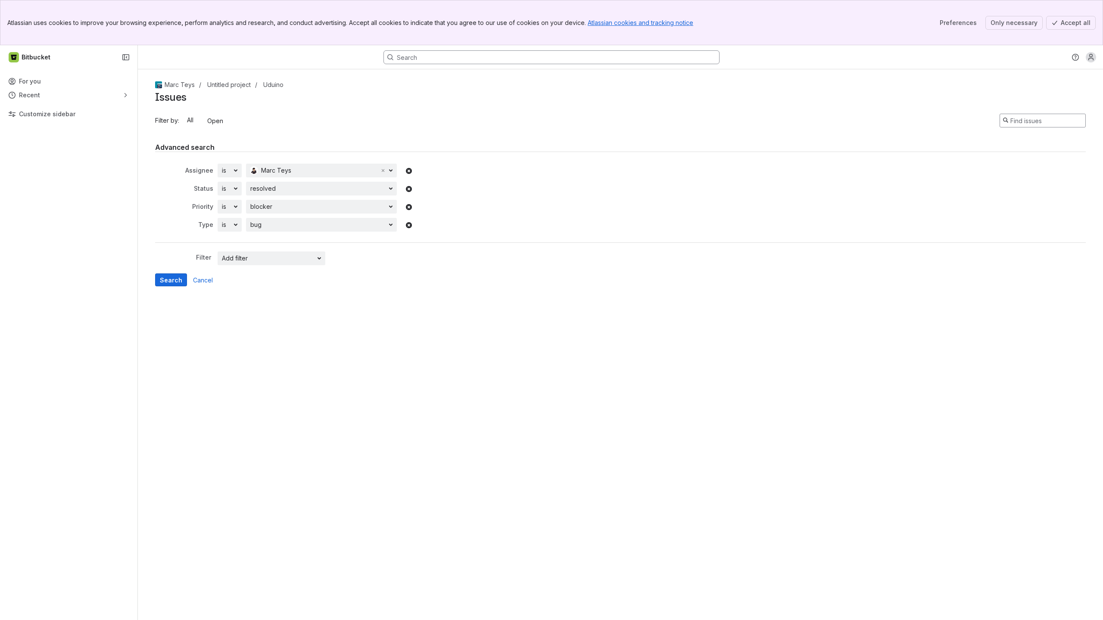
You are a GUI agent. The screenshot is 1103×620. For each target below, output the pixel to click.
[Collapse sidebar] (126, 57)
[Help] (1075, 57)
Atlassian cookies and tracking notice (640, 22)
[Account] (1091, 57)
